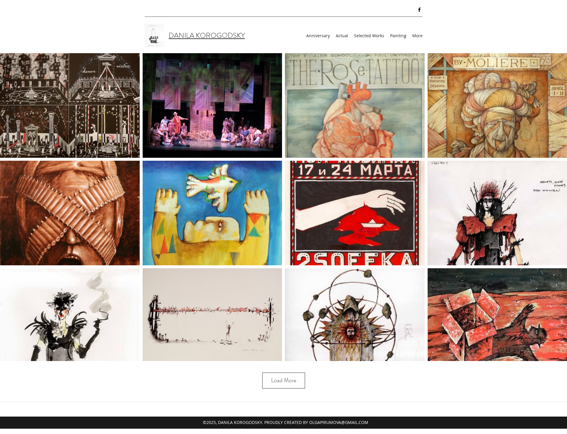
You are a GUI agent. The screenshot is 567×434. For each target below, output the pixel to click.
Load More (283, 380)
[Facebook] (419, 10)
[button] (417, 35)
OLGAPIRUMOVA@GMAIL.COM (338, 422)
